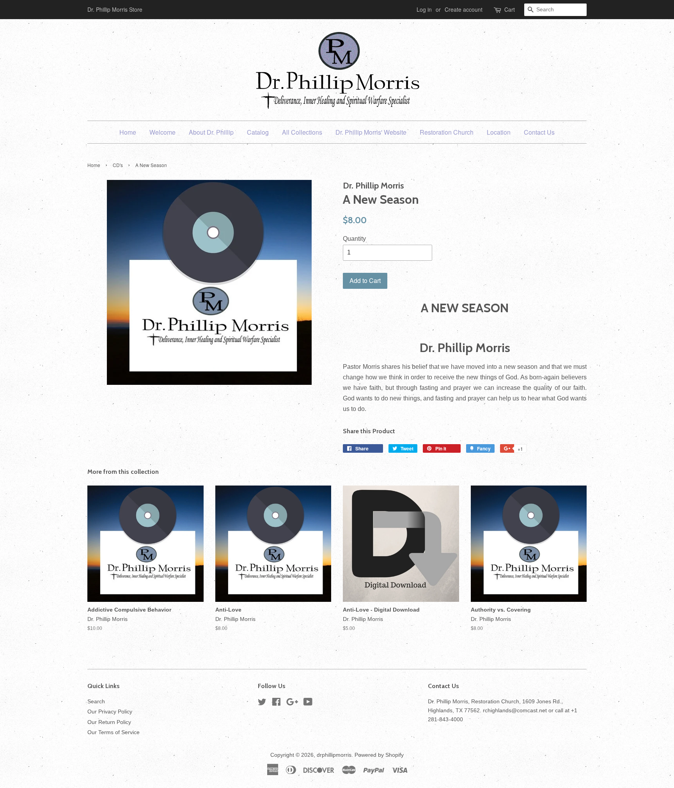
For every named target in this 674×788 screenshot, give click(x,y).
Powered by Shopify (379, 755)
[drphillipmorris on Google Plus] (292, 703)
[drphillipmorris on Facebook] (276, 703)
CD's (118, 165)
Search (96, 701)
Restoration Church (447, 132)
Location (499, 132)
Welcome (162, 132)
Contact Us (539, 132)
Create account (463, 9)
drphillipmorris (334, 755)
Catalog (258, 132)
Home (127, 132)
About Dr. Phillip (211, 132)
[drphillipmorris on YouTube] (307, 703)
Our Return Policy (109, 722)
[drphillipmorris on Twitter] (262, 703)
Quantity (354, 238)
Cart (509, 9)
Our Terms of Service (113, 732)
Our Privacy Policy (109, 712)
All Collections (302, 132)
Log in (424, 9)
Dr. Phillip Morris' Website (370, 132)
